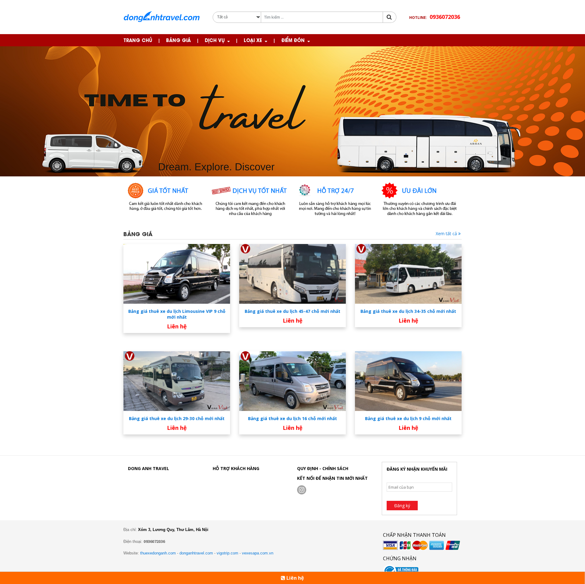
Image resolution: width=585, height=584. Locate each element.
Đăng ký (402, 505)
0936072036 (445, 16)
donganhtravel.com (196, 553)
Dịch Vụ (215, 40)
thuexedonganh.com (158, 553)
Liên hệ (294, 578)
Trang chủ (137, 40)
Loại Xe (253, 40)
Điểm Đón (293, 40)
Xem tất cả (447, 233)
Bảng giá (178, 40)
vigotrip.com (227, 553)
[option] (292, 111)
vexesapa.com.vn (257, 553)
